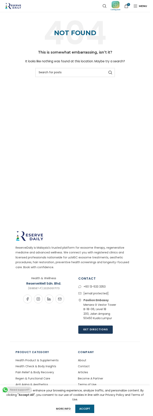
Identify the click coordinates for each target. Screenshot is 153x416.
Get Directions (95, 329)
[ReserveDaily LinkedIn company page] (49, 299)
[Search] (105, 6)
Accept (84, 409)
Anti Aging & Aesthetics (32, 384)
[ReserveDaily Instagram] (38, 299)
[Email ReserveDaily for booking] (59, 299)
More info (63, 409)
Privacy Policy (114, 395)
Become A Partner (90, 378)
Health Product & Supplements (37, 360)
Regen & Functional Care (33, 378)
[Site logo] (13, 6)
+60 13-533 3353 (94, 287)
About (82, 360)
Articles (83, 372)
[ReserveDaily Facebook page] (27, 299)
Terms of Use (87, 384)
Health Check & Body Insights (36, 366)
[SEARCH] (110, 72)
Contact (84, 366)
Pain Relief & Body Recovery (35, 372)
